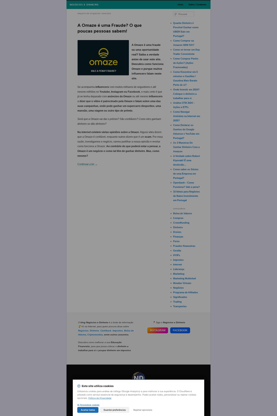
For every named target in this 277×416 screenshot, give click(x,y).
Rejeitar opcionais (142, 410)
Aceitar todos (88, 410)
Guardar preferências (115, 410)
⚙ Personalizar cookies (88, 405)
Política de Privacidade (99, 398)
